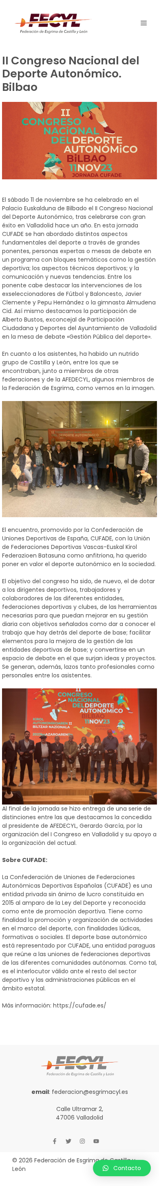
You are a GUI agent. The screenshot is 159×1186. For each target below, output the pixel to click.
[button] (122, 1168)
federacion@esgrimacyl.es (90, 1092)
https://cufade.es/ (79, 1005)
